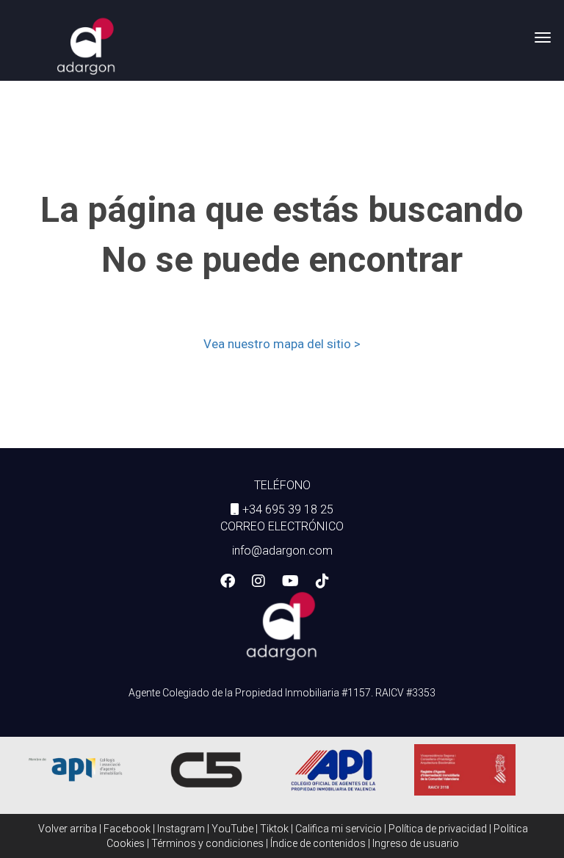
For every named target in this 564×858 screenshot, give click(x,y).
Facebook (127, 828)
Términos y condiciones (207, 843)
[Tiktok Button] (322, 582)
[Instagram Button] (258, 582)
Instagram (181, 828)
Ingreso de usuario (415, 843)
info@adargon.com (282, 551)
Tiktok (274, 828)
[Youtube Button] (290, 582)
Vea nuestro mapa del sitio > (282, 343)
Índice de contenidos (318, 843)
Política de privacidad (437, 828)
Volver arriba (67, 828)
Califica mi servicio (338, 828)
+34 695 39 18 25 (287, 509)
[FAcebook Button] (227, 582)
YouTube (232, 828)
